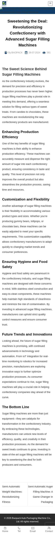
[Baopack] (6, 3)
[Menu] (50, 3)
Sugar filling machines (14, 96)
